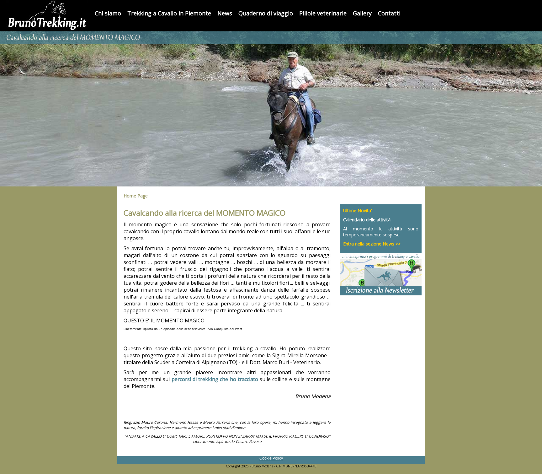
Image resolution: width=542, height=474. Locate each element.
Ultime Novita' (357, 210)
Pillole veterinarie (323, 13)
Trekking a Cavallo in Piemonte (169, 13)
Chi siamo (108, 13)
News (224, 13)
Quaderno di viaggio (265, 13)
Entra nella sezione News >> (372, 244)
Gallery (362, 13)
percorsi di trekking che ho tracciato (215, 379)
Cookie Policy (271, 458)
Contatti (389, 13)
